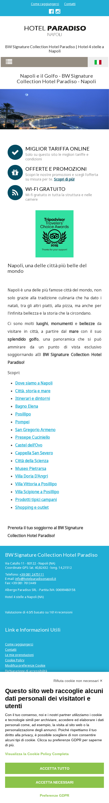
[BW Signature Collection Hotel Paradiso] (54, 30)
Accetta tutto (54, 768)
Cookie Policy (14, 660)
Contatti (70, 4)
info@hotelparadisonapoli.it (35, 579)
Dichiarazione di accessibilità (26, 671)
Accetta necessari (55, 782)
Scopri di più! (64, 179)
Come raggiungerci (45, 4)
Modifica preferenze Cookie (25, 665)
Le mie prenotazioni (19, 655)
